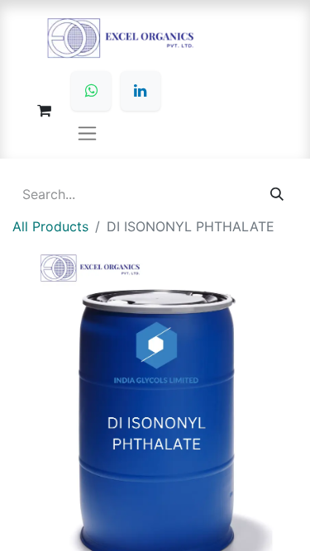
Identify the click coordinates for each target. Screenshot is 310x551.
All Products (50, 226)
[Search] (277, 194)
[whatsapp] (91, 91)
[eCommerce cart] (44, 111)
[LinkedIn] (140, 91)
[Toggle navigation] (87, 132)
